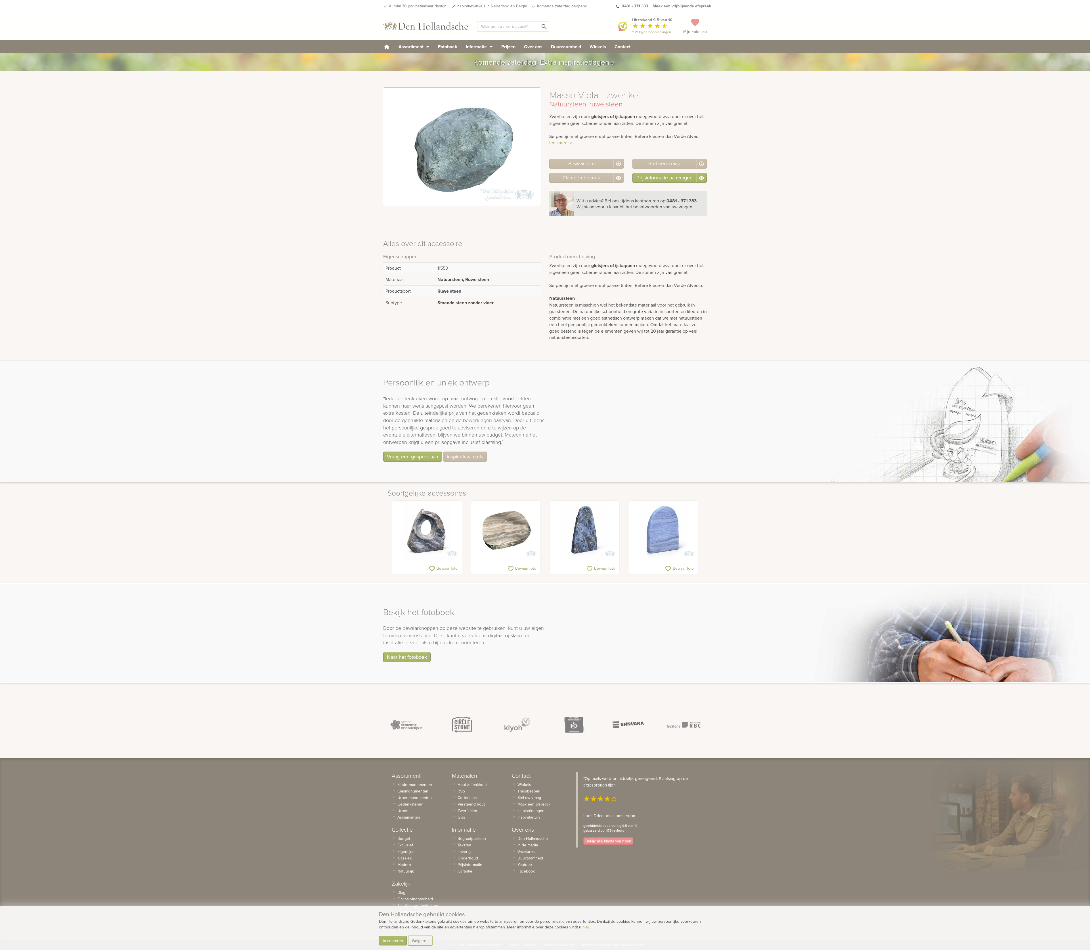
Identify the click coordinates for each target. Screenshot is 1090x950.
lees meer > (560, 142)
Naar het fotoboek (407, 656)
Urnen (402, 810)
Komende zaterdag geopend (562, 6)
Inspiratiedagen (530, 810)
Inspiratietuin (528, 817)
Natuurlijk (405, 871)
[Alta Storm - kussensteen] (506, 530)
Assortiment (412, 46)
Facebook (526, 871)
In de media (527, 845)
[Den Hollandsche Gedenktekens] (425, 26)
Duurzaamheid (566, 46)
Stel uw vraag (529, 797)
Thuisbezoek (528, 791)
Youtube (524, 864)
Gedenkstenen (410, 804)
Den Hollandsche (532, 838)
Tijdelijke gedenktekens (418, 905)
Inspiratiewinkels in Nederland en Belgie (491, 6)
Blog (401, 892)
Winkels (598, 46)
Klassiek (404, 858)
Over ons (533, 46)
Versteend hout (471, 804)
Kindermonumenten (414, 784)
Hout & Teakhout (472, 784)
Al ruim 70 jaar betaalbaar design (418, 6)
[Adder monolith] (427, 530)
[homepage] (386, 46)
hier (585, 927)
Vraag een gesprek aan (412, 456)
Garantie (465, 871)
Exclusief (405, 845)
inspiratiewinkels (465, 456)
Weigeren (420, 940)
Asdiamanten (408, 817)
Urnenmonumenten (414, 797)
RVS (461, 791)
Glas (461, 817)
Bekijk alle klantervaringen (608, 841)
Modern (404, 864)
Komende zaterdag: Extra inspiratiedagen (545, 62)
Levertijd (465, 851)
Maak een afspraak (533, 804)
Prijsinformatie (470, 864)
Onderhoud (468, 858)
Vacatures (526, 851)
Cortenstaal (467, 797)
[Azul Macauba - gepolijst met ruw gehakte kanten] (663, 530)
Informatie (477, 46)
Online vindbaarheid (415, 899)
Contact (622, 46)
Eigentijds (405, 851)
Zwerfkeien (467, 810)
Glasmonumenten (412, 791)
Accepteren (393, 940)
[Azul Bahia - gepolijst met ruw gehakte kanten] (584, 530)
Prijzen (508, 46)
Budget (403, 838)
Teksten (464, 845)
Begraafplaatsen (472, 838)
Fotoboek (447, 46)
